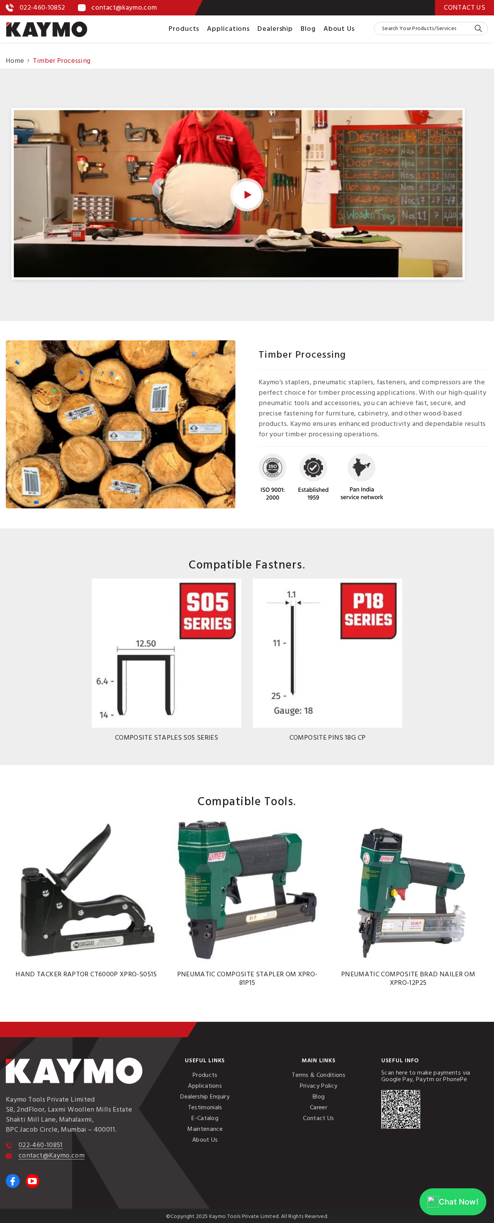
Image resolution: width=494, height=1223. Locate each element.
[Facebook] (13, 1181)
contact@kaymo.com (124, 7)
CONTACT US (464, 7)
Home (15, 61)
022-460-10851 (41, 1145)
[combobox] (424, 28)
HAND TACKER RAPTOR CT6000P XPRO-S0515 (86, 974)
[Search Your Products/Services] (431, 28)
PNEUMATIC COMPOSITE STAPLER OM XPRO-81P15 (247, 978)
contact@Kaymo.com (52, 1155)
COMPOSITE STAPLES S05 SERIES (166, 737)
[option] (166, 662)
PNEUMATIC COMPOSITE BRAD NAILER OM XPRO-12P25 (408, 978)
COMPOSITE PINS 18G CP (327, 737)
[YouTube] (32, 1181)
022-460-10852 (42, 7)
